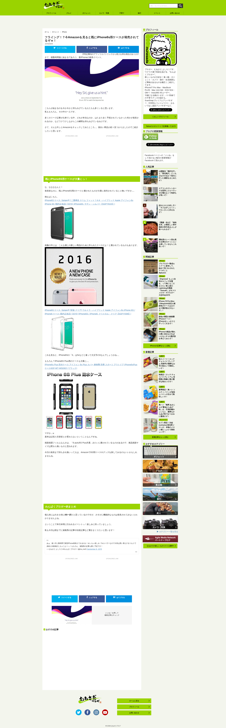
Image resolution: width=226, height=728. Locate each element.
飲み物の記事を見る (160, 480)
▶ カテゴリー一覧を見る (167, 531)
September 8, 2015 (94, 549)
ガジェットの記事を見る (160, 452)
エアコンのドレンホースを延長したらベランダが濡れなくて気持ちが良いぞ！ (167, 191)
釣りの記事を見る (160, 508)
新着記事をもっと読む (160, 437)
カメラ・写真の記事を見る (160, 522)
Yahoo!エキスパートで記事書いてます (160, 126)
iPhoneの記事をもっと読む (160, 346)
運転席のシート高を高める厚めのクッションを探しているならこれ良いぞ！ (167, 243)
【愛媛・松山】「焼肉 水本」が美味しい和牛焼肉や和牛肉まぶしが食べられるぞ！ (167, 225)
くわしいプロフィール (160, 117)
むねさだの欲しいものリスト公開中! (160, 546)
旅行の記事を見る (160, 494)
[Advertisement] (113, 22)
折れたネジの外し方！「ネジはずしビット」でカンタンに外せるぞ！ (167, 208)
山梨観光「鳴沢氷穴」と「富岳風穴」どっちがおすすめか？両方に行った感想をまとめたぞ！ (167, 175)
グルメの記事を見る (160, 466)
